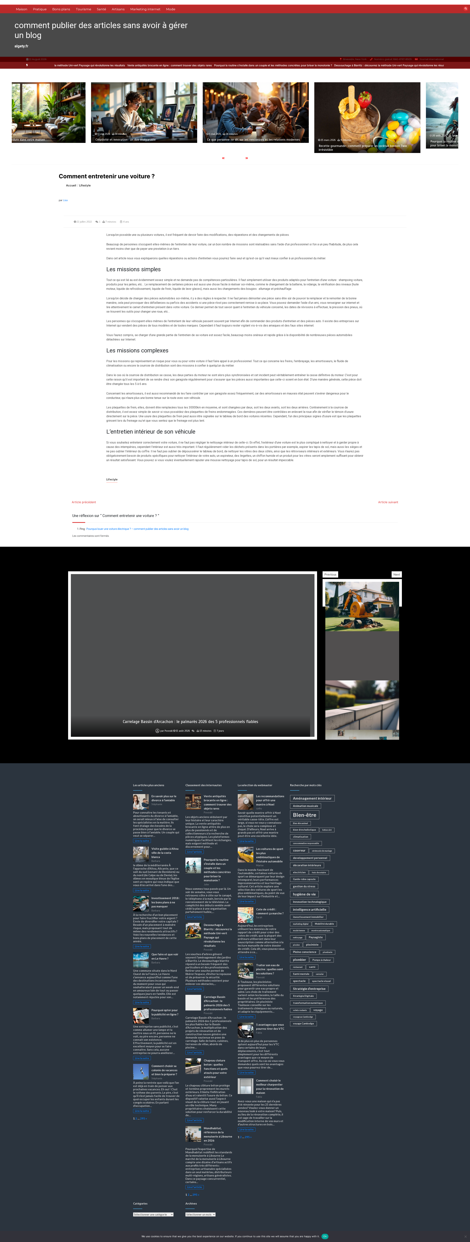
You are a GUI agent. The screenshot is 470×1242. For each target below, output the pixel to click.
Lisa (65, 200)
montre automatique (320, 930)
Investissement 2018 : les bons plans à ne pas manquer (165, 902)
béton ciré (327, 830)
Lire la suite (142, 840)
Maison (21, 9)
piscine (296, 945)
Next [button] (396, 574)
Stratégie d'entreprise (309, 989)
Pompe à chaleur (321, 959)
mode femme (299, 930)
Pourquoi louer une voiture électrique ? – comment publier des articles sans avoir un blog (137, 528)
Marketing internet (145, 9)
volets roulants (300, 1010)
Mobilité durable (324, 923)
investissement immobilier (308, 916)
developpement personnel (310, 857)
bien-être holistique (304, 829)
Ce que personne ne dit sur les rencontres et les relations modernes (92, 140)
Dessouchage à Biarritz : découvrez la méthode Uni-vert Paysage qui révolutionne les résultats (368, 65)
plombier (299, 960)
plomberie (327, 952)
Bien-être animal (300, 823)
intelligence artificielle (309, 909)
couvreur (299, 850)
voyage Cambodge (303, 1023)
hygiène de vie (304, 894)
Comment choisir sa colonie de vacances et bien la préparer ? (164, 1070)
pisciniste (312, 944)
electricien (299, 872)
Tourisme (83, 9)
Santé (101, 9)
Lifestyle (112, 479)
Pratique (40, 9)
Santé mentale (301, 973)
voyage (318, 1010)
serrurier (320, 974)
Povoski (167, 730)
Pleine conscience (304, 951)
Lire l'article (194, 851)
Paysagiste (316, 937)
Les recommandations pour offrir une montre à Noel (270, 800)
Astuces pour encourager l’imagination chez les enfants (418, 140)
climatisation (300, 836)
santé (312, 966)
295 (142, 1118)
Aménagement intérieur (312, 798)
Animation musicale (305, 805)
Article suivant (388, 502)
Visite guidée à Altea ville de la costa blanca (164, 853)
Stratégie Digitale (303, 995)
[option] (146, 65)
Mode (170, 9)
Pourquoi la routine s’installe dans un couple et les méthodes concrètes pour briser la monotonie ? (250, 65)
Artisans (118, 9)
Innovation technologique (310, 901)
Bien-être (304, 815)
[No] (465, 1236)
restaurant (298, 967)
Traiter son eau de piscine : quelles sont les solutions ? (269, 969)
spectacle (299, 981)
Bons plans (61, 9)
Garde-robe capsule (304, 879)
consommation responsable (306, 843)
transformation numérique (308, 1002)
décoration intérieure (307, 865)
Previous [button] (330, 574)
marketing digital (300, 924)
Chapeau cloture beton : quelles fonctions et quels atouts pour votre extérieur (190, 721)
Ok (325, 1236)
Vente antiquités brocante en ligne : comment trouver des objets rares (146, 65)
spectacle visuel (321, 981)
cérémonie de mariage (322, 851)
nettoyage (297, 937)
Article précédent (84, 502)
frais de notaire (319, 872)
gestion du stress (304, 886)
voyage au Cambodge (303, 1017)
